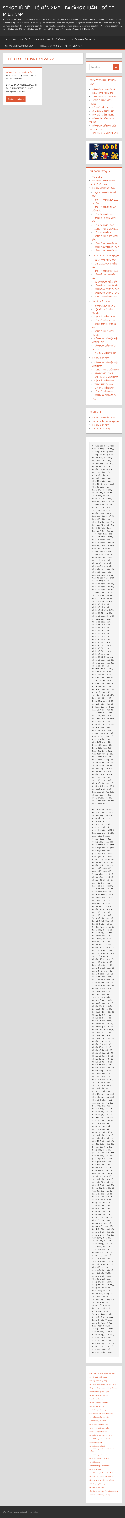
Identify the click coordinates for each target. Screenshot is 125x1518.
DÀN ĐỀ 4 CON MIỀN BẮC (106, 285)
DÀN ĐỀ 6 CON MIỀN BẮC (106, 289)
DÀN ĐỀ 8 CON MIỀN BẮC (106, 292)
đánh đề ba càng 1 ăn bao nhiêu (99, 1466)
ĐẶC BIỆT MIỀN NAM (104, 380)
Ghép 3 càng (93, 1373)
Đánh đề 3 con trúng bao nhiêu (99, 1417)
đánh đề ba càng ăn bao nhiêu (99, 1473)
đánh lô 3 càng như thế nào (98, 1431)
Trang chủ (10, 39)
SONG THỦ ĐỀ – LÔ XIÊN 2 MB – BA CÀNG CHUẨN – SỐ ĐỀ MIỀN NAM (58, 10)
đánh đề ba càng (94, 1462)
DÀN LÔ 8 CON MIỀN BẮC (106, 250)
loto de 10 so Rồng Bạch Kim (98, 1402)
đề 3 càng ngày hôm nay (97, 1484)
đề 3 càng (92, 1476)
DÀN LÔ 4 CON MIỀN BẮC (19, 72)
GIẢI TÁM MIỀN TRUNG (103, 111)
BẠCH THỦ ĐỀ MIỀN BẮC (106, 271)
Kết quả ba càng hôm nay (109, 1388)
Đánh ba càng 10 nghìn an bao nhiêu (101, 1413)
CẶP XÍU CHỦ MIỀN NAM (106, 376)
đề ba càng (92, 1495)
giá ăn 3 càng (103, 1377)
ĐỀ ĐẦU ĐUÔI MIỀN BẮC (106, 281)
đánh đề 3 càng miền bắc (97, 1446)
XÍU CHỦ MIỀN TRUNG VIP (104, 96)
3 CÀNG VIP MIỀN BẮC (103, 93)
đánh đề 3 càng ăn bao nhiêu (98, 1455)
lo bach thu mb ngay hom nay (99, 1395)
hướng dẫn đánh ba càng (97, 1384)
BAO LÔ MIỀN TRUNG (104, 305)
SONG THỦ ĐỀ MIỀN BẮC (106, 296)
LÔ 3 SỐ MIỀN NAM (103, 391)
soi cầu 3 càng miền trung (97, 1410)
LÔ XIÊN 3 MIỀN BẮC (104, 225)
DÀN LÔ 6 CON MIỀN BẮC (106, 243)
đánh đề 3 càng (107, 1435)
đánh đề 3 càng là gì (95, 1442)
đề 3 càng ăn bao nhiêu (96, 1487)
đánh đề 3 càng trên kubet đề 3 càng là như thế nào (103, 1450)
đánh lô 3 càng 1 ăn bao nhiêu (99, 1428)
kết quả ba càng (94, 1388)
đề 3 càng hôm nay (95, 1480)
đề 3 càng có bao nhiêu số (105, 1476)
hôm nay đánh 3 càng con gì (98, 1381)
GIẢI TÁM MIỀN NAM (104, 387)
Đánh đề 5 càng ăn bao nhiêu (98, 1421)
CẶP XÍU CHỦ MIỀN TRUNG (105, 133)
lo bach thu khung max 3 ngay (99, 1391)
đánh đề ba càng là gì (96, 1469)
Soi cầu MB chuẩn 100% (81, 39)
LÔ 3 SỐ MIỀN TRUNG (102, 107)
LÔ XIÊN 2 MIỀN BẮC (104, 214)
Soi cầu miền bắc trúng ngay (19, 45)
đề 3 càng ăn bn (113, 1491)
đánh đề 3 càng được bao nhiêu (99, 1458)
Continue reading (15, 99)
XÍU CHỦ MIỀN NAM (104, 384)
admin (25, 75)
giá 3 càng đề (93, 1377)
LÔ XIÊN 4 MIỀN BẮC (104, 232)
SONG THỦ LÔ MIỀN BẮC (106, 228)
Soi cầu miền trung (49, 45)
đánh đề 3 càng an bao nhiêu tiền (100, 1439)
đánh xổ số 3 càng (95, 1435)
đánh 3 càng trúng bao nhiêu (98, 1424)
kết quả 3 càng (111, 1384)
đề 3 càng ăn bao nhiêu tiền (98, 1491)
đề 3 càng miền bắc (109, 1480)
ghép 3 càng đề (103, 1373)
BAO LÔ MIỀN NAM (103, 373)
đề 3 (111, 1473)
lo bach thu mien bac (96, 1399)
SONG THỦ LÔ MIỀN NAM (106, 369)
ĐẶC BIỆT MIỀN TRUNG (103, 114)
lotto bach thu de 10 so (96, 1406)
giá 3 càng (112, 1373)
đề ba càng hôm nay (103, 1495)
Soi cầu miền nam (73, 45)
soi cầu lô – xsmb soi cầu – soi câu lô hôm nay (43, 39)
